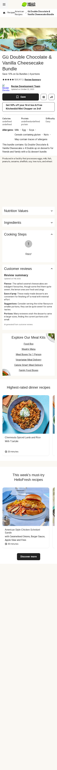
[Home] (4, 13)
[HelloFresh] (28, 4)
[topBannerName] (28, 22)
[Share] (52, 97)
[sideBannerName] (28, 184)
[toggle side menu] (4, 4)
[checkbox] (3, 79)
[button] (28, 222)
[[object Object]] (44, 97)
